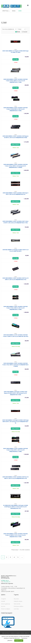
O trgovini (3, 598)
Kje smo (3, 606)
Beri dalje (15, 59)
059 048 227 (7, 581)
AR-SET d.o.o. (5, 10)
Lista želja (16, 609)
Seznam (25, 31)
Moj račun (16, 598)
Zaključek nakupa (18, 601)
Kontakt (3, 601)
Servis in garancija (5, 604)
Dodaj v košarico (15, 144)
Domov (13, 10)
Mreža (18, 31)
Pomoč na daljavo (5, 609)
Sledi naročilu (17, 604)
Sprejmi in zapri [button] (18, 640)
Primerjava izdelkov (18, 606)
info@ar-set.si (5, 580)
